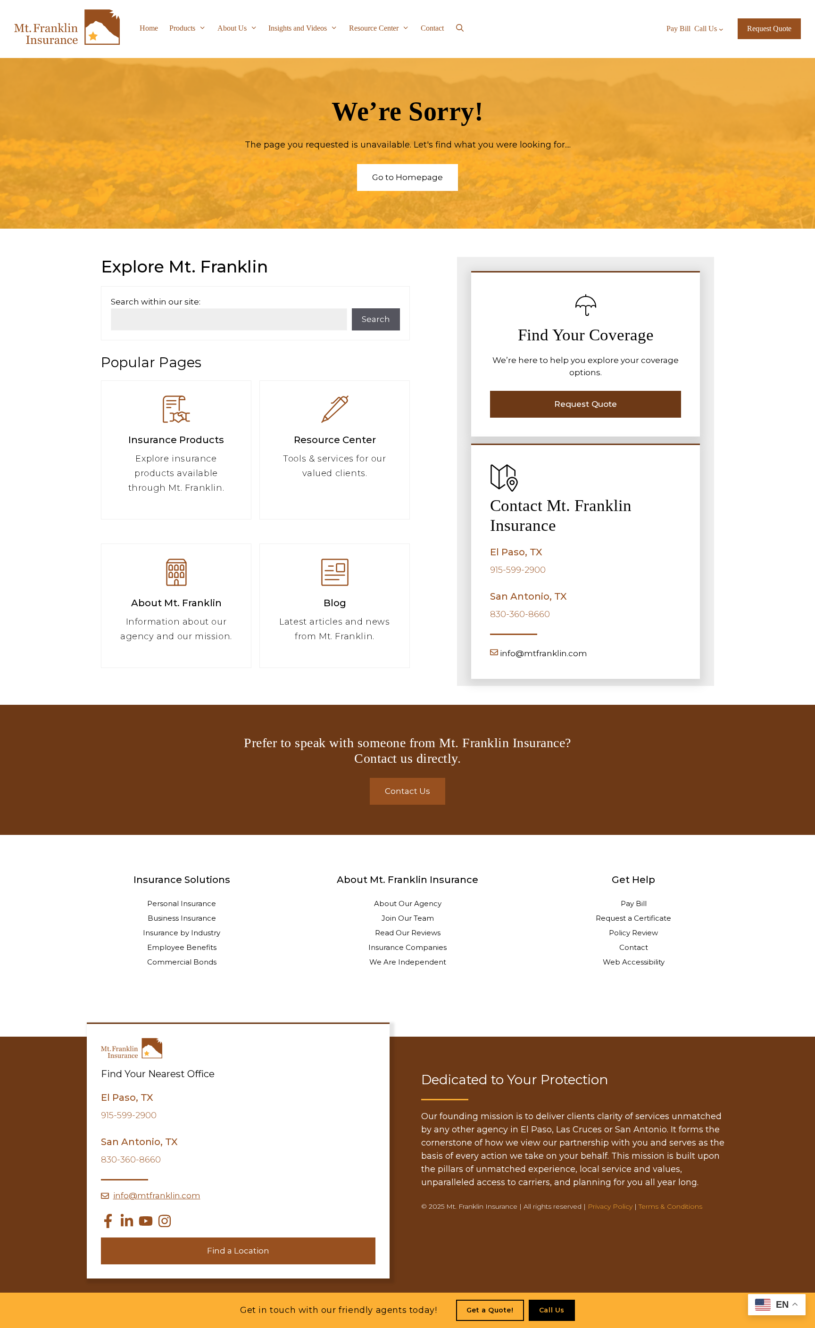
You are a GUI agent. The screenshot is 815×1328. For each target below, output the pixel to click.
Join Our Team (408, 918)
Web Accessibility (634, 961)
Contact (432, 28)
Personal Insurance (181, 903)
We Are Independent (407, 961)
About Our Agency (407, 903)
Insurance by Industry (181, 932)
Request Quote (769, 29)
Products (182, 28)
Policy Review (633, 932)
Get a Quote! (490, 1310)
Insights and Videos (297, 28)
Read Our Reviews (408, 932)
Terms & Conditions (670, 1206)
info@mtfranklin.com (543, 653)
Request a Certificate (633, 918)
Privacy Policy (610, 1206)
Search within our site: (155, 301)
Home (149, 28)
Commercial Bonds (181, 961)
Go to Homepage (407, 177)
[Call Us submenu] (721, 28)
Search (376, 319)
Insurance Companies (407, 947)
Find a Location (238, 1250)
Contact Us (407, 791)
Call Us (552, 1310)
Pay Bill (634, 903)
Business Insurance (182, 918)
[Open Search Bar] (460, 28)
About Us (232, 28)
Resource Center (374, 28)
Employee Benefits (181, 947)
